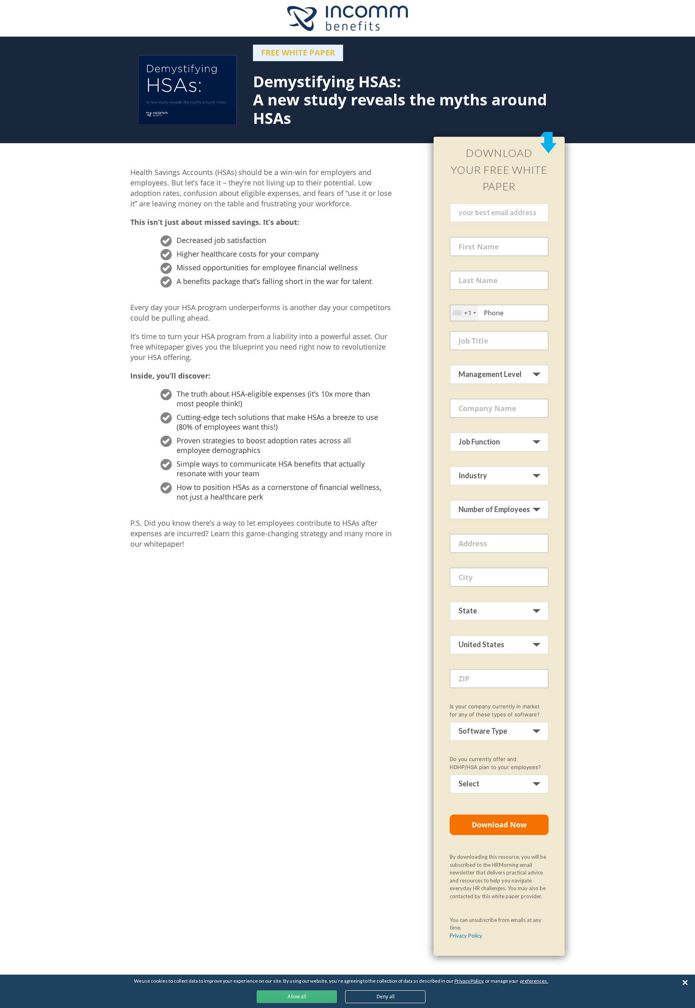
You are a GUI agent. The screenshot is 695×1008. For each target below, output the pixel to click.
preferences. (534, 981)
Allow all (297, 996)
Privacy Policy (466, 935)
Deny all (385, 996)
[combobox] (464, 313)
